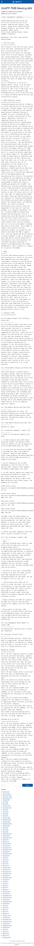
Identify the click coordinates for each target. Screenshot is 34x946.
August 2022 (6, 826)
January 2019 (6, 846)
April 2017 (5, 887)
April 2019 (5, 840)
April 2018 (5, 864)
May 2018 (5, 862)
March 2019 (6, 842)
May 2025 (5, 804)
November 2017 (7, 874)
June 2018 (6, 860)
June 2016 (6, 907)
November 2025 (7, 796)
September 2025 (7, 798)
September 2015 (7, 925)
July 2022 (5, 828)
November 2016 (7, 897)
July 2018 (5, 858)
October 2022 (6, 822)
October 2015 (6, 923)
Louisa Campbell (12, 13)
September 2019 (7, 838)
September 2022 (7, 824)
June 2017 (6, 884)
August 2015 (6, 927)
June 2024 (6, 812)
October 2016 (6, 899)
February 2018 (7, 868)
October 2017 (6, 876)
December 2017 (7, 872)
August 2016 (6, 903)
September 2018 (7, 854)
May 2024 (5, 814)
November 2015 (7, 921)
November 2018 (7, 850)
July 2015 (5, 929)
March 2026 (6, 792)
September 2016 (7, 902)
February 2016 (7, 915)
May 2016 (5, 909)
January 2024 (6, 818)
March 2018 (6, 866)
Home (3, 17)
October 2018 (6, 852)
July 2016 (5, 905)
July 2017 (5, 882)
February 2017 (7, 892)
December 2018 (7, 848)
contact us (17, 944)
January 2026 (6, 794)
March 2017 (6, 890)
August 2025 (6, 800)
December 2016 (7, 896)
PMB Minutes (20, 17)
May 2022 (5, 832)
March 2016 (6, 913)
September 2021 (7, 834)
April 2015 (5, 931)
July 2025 (5, 802)
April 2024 (5, 816)
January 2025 (6, 806)
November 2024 (7, 808)
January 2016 (6, 917)
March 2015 (6, 933)
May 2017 (5, 886)
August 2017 (6, 880)
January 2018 (6, 870)
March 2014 (6, 935)
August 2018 (6, 856)
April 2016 (5, 911)
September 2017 (7, 878)
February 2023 (7, 820)
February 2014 (7, 937)
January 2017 (6, 893)
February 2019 (7, 844)
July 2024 (5, 810)
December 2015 (7, 919)
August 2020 (6, 836)
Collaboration (10, 17)
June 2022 (6, 830)
